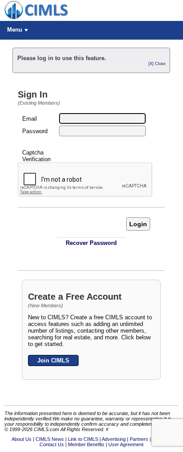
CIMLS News (50, 439)
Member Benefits (86, 444)
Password (35, 131)
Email (29, 118)
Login (138, 224)
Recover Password (91, 243)
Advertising (114, 439)
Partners (139, 439)
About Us (22, 439)
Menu (14, 29)
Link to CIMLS (83, 439)
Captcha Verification (36, 156)
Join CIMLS (53, 360)
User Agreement (125, 444)
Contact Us (52, 444)
